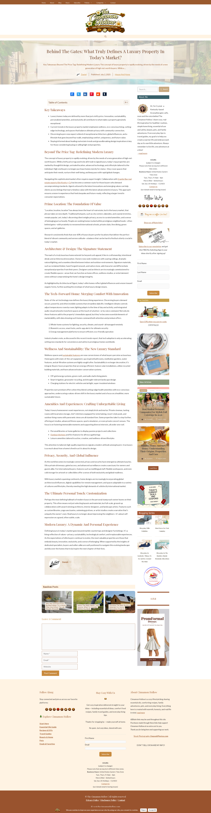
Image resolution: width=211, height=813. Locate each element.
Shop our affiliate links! (153, 222)
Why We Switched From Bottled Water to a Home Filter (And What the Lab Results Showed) (56, 606)
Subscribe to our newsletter (150, 246)
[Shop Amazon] (167, 206)
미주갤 (153, 598)
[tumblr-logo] (105, 94)
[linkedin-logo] (85, 94)
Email (139, 281)
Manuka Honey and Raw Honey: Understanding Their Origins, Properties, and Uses (153, 450)
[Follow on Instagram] (140, 206)
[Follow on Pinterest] (147, 206)
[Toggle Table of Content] (124, 102)
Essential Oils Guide (48, 727)
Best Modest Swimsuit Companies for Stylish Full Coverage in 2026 (153, 412)
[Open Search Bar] (105, 36)
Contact (113, 3)
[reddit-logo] (98, 94)
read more (143, 153)
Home (44, 3)
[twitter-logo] (79, 94)
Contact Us (153, 187)
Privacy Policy (92, 800)
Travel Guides (45, 734)
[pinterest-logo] (92, 94)
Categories (99, 3)
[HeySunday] (153, 374)
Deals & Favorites (47, 744)
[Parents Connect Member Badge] (153, 585)
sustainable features (71, 355)
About (52, 3)
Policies (87, 3)
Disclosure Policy (108, 800)
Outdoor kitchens (58, 434)
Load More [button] (153, 468)
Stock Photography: (151, 736)
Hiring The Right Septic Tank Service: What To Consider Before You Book (88, 607)
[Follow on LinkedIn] (163, 206)
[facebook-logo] (72, 94)
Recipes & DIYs (46, 730)
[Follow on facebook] (155, 206)
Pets (42, 740)
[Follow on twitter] (159, 206)
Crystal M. (150, 419)
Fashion (143, 390)
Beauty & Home (46, 737)
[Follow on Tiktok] (144, 206)
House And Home (122, 74)
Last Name (141, 272)
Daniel (84, 74)
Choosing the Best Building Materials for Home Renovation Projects (119, 607)
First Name (141, 263)
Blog (59, 3)
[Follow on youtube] (151, 206)
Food (142, 430)
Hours (68, 3)
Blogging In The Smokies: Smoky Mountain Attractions (162, 556)
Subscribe (77, 3)
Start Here (44, 723)
